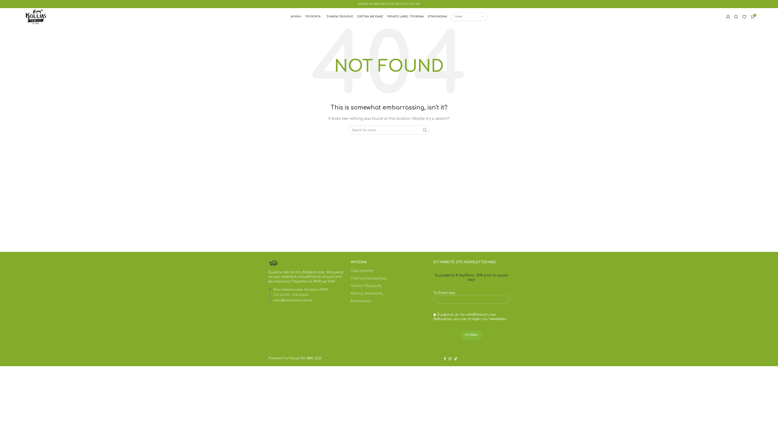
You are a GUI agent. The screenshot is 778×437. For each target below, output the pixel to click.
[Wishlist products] (744, 17)
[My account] (728, 17)
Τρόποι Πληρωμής (366, 286)
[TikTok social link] (455, 359)
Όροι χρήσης (362, 271)
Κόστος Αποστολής (367, 293)
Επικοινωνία (361, 301)
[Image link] (273, 263)
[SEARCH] (425, 130)
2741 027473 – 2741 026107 (291, 295)
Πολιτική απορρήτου (369, 278)
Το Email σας (444, 293)
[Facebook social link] (444, 359)
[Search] (736, 17)
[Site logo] (35, 16)
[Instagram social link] (450, 359)
